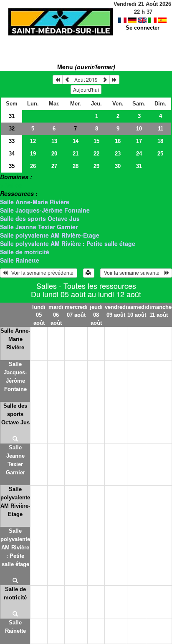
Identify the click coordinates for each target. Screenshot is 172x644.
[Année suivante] (114, 79)
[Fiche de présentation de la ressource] (15, 439)
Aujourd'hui (86, 89)
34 (12, 153)
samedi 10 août (136, 311)
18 (160, 141)
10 (139, 128)
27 (54, 166)
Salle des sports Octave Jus (40, 218)
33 (12, 141)
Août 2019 (86, 79)
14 (75, 141)
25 (160, 153)
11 (160, 128)
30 (118, 166)
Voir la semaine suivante (133, 273)
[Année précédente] (58, 79)
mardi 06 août (55, 315)
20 (54, 153)
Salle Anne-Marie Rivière (34, 202)
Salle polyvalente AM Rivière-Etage (49, 235)
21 (75, 153)
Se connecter (142, 28)
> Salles (11, 185)
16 (118, 141)
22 (96, 153)
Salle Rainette (19, 260)
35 (12, 166)
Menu (86, 67)
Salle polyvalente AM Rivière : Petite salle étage (67, 243)
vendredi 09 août (116, 311)
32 (12, 128)
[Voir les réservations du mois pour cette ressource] (67, 79)
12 (33, 141)
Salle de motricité (24, 252)
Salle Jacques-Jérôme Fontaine (45, 210)
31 (12, 116)
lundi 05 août (39, 315)
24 (139, 153)
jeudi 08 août (96, 315)
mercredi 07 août (76, 311)
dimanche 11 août (159, 311)
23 (118, 153)
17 (139, 141)
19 (33, 153)
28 (75, 166)
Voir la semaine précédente (41, 273)
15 (96, 141)
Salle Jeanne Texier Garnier (39, 227)
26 (33, 166)
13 (54, 141)
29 (96, 166)
